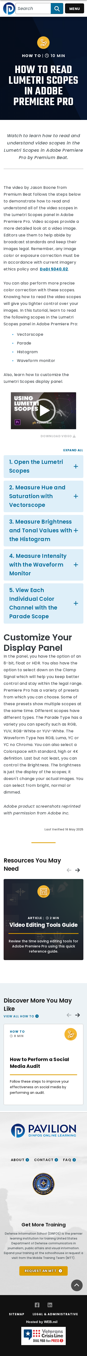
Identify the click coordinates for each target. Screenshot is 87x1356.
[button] (43, 411)
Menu (74, 8)
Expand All (73, 450)
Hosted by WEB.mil (42, 1322)
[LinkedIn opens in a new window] (50, 1305)
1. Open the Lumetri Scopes (36, 466)
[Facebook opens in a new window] (37, 1305)
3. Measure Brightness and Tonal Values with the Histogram (40, 530)
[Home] (9, 8)
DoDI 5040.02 (54, 269)
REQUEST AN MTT (41, 1270)
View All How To (19, 1016)
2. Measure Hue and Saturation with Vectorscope (37, 496)
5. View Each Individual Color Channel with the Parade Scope (33, 603)
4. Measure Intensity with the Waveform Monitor (37, 564)
